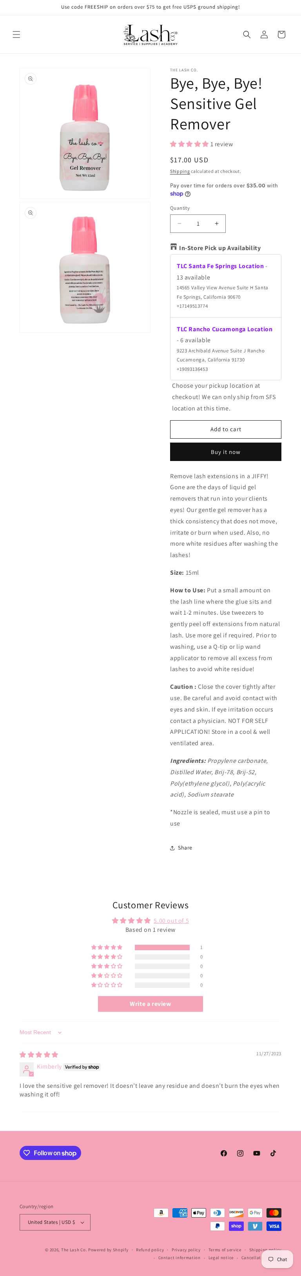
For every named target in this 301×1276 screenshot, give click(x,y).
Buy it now (226, 452)
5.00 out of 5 (171, 921)
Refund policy (150, 1249)
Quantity (180, 208)
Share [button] (185, 847)
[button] (16, 34)
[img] (39, 1055)
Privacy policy (186, 1249)
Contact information (179, 1257)
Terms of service (225, 1249)
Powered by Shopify (108, 1249)
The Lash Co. (74, 1249)
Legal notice (221, 1257)
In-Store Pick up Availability (220, 248)
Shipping (180, 171)
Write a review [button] (150, 1004)
